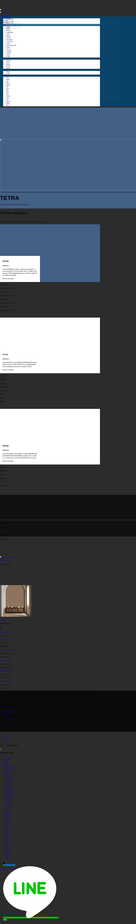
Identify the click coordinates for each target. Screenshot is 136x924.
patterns (5, 25)
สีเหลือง (8, 96)
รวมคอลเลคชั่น (7, 759)
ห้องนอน (8, 60)
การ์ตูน (8, 56)
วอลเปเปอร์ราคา (3, 620)
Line (58, 917)
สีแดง (7, 98)
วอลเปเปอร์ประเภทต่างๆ (5, 660)
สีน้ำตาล (8, 102)
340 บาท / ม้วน (9, 19)
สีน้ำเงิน (8, 85)
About (5, 734)
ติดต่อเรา (5, 22)
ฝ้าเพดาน (8, 38)
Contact (5, 740)
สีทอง (7, 83)
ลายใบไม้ (8, 53)
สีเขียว (7, 103)
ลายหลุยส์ (8, 51)
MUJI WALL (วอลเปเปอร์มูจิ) (6, 671)
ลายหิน (8, 29)
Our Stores (6, 736)
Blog (4, 738)
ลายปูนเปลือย (9, 32)
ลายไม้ (7, 34)
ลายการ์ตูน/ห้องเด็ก (11, 45)
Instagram (6, 921)
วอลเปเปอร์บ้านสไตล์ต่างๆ (5, 632)
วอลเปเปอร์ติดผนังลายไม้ (5, 681)
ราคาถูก (8, 68)
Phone (5, 919)
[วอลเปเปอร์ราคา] (15, 616)
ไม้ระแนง (8, 36)
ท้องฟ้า (8, 47)
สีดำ (7, 81)
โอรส (7, 100)
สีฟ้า (7, 87)
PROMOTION (6, 17)
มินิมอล (8, 72)
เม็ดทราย (8, 30)
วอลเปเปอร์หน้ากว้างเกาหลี (6, 561)
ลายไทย (8, 55)
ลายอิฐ (8, 27)
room (4, 58)
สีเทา (7, 94)
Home (5, 757)
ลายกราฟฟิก (9, 42)
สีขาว (7, 105)
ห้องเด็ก (8, 66)
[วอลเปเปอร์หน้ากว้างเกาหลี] (8, 557)
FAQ (4, 742)
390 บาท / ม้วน (9, 23)
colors (5, 75)
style (4, 70)
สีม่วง (7, 89)
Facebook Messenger (9, 865)
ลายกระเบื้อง (9, 40)
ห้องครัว (8, 64)
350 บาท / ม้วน (9, 21)
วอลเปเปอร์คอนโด (4, 639)
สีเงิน (7, 92)
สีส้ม (7, 90)
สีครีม (7, 77)
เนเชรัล (8, 73)
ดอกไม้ (8, 43)
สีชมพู (7, 79)
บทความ (5, 761)
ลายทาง (8, 49)
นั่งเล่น (7, 62)
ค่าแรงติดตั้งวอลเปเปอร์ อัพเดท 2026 (8, 650)
